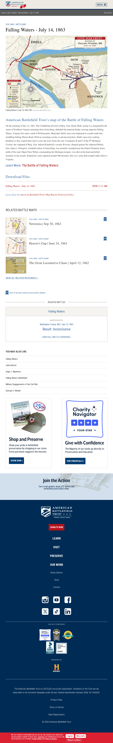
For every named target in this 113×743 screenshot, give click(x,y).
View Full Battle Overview (55, 337)
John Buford (11, 365)
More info (80, 736)
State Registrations (56, 714)
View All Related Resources (21, 278)
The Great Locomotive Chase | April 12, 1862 (59, 263)
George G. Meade (13, 390)
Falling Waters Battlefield (16, 378)
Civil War (10, 24)
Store (60, 580)
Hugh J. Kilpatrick (13, 371)
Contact (56, 587)
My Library (108, 13)
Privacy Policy (56, 700)
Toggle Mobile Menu (101, 4)
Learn (9, 13)
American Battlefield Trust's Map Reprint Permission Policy (47, 194)
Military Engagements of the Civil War (22, 384)
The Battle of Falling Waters (40, 165)
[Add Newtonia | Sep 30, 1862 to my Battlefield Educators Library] (105, 219)
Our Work (56, 564)
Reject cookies (74, 740)
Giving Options (56, 572)
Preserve (56, 556)
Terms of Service (56, 707)
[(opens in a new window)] (45, 599)
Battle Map (21, 24)
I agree (70, 736)
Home (17, 4)
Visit (56, 547)
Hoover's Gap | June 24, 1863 (48, 243)
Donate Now (56, 527)
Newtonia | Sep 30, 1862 (45, 223)
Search (14, 13)
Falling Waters (56, 311)
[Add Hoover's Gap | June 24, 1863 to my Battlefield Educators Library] (105, 239)
